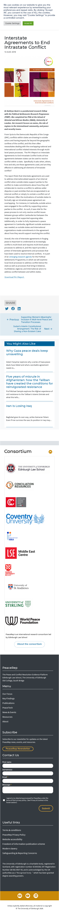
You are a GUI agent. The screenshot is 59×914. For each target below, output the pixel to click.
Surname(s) (7, 770)
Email (5, 777)
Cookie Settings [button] (12, 23)
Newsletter (19, 895)
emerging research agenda (20, 256)
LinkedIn (36, 895)
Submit (46, 808)
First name (6, 762)
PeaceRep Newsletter (18, 748)
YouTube (27, 895)
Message (7, 785)
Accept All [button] (28, 23)
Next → (32, 328)
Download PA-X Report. (14, 277)
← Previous (29, 319)
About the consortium (29, 643)
